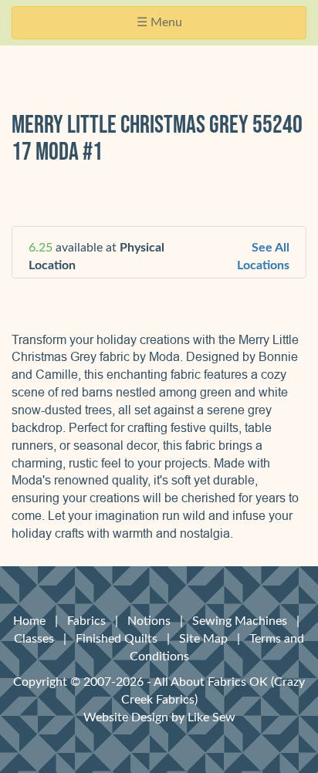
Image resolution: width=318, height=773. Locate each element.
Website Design (125, 717)
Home (29, 621)
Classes (34, 639)
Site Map (203, 639)
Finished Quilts (116, 639)
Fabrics (86, 621)
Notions (149, 621)
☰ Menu (164, 27)
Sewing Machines (239, 621)
